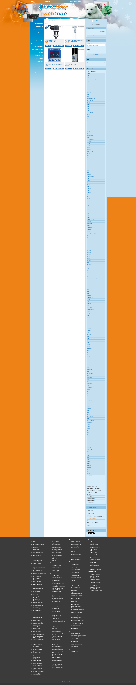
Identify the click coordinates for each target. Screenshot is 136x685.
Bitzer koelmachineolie (38, 579)
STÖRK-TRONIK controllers (77, 623)
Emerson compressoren (37, 665)
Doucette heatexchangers (38, 636)
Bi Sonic (89, 116)
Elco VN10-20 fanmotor (95, 579)
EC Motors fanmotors (37, 644)
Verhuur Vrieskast (93, 552)
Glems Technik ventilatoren (58, 564)
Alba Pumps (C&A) (91, 84)
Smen (88, 418)
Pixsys (88, 354)
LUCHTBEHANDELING (92, 492)
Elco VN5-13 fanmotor (95, 577)
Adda (88, 77)
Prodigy (88, 359)
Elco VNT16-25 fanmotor (95, 584)
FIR (87, 211)
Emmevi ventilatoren (37, 668)
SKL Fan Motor (90, 416)
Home (46, 20)
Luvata (88, 311)
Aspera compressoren (37, 560)
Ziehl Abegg (89, 473)
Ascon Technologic (91, 98)
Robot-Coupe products (76, 574)
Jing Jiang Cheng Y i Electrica (93, 278)
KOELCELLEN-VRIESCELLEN (93, 488)
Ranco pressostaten (75, 564)
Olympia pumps (74, 542)
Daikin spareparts (36, 618)
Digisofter (89, 155)
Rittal (88, 371)
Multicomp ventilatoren (57, 660)
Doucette (89, 159)
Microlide (89, 328)
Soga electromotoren (75, 615)
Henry (88, 256)
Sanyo (88, 389)
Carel (88, 125)
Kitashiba (89, 295)
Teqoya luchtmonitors (75, 636)
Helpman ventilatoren (56, 580)
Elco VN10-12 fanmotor (95, 581)
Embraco (89, 186)
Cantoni (88, 123)
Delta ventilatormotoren (38, 626)
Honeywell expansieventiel (57, 588)
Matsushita (89, 324)
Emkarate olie (36, 666)
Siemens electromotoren (76, 606)
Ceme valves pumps (37, 596)
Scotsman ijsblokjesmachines (77, 595)
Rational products (74, 567)
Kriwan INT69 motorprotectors (58, 621)
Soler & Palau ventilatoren (76, 617)
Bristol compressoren (37, 584)
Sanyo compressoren (75, 587)
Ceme (88, 133)
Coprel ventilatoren (37, 610)
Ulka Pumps (73, 653)
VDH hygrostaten (93, 542)
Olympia (89, 342)
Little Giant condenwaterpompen (59, 633)
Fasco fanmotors (55, 541)
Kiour (88, 293)
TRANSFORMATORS (91, 502)
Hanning (89, 250)
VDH (88, 459)
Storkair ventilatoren (75, 622)
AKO (88, 81)
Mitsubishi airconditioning (57, 654)
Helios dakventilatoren (57, 577)
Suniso (88, 426)
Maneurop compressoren (57, 648)
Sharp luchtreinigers (75, 604)
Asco (88, 96)
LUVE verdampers (56, 641)
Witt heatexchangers (94, 565)
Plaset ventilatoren (75, 556)
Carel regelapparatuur (37, 589)
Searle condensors (74, 596)
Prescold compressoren (76, 559)
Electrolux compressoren (38, 655)
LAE (88, 301)
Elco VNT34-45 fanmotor (95, 588)
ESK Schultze (90, 198)
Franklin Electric (90, 219)
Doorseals (35, 633)
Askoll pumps (36, 558)
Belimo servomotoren (37, 570)
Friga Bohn (89, 227)
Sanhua (88, 385)
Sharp (88, 402)
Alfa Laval (89, 90)
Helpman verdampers (56, 581)
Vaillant (91, 541)
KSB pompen (54, 623)
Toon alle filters (96, 54)
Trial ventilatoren (74, 646)
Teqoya (88, 439)
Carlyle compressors (37, 591)
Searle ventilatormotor (75, 598)
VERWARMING (90, 498)
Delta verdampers (36, 628)
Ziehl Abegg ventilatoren (95, 569)
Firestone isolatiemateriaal (57, 546)
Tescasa (89, 441)
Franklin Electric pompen (57, 550)
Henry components (56, 585)
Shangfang (89, 400)
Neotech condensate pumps (57, 667)
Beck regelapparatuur (37, 568)
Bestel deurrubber (94, 592)
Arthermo (89, 92)
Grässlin (89, 244)
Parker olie (73, 551)
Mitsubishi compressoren (57, 655)
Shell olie (73, 603)
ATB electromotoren (37, 563)
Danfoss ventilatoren (37, 625)
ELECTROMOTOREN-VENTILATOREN (95, 484)
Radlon (88, 363)
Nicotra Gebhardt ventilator (58, 665)
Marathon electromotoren (57, 649)
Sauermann (89, 387)
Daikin (88, 147)
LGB (88, 305)
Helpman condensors (56, 578)
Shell (88, 404)
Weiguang (89, 465)
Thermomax (89, 449)
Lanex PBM (54, 628)
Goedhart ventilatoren (56, 565)
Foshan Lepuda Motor (91, 233)
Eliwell (88, 180)
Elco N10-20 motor (94, 573)
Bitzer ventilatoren (37, 581)
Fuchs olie (54, 560)
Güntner (88, 248)
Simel (88, 410)
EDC (88, 166)
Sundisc (88, 424)
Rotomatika (89, 377)
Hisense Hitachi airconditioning (58, 586)
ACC (88, 75)
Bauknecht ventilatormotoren (39, 567)
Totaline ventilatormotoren (76, 644)
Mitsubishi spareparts (56, 657)
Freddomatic (89, 223)
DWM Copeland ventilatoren (39, 639)
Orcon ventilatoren (75, 547)
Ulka (88, 457)
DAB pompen (35, 615)
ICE (88, 266)
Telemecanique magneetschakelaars (78, 635)
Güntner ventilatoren (56, 571)
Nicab (88, 336)
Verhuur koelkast (93, 549)
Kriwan (88, 299)
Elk (87, 182)
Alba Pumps (35, 547)
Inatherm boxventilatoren (57, 599)
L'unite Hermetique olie (57, 636)
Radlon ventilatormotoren (76, 563)
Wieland (89, 469)
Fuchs (88, 231)
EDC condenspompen (37, 649)
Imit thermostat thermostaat (57, 598)
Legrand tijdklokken (56, 630)
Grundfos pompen (55, 568)
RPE (88, 379)
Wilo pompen (93, 564)
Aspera (88, 106)
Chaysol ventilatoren (37, 600)
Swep (88, 430)
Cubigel (88, 145)
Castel (88, 129)
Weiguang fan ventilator (95, 559)
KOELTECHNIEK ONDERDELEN (94, 490)
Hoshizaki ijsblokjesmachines (58, 589)
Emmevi (88, 194)
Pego (88, 352)
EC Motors (89, 162)
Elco (88, 172)
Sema (88, 397)
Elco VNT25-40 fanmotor (95, 587)
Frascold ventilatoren (56, 554)
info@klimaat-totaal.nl (91, 518)
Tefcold (88, 436)
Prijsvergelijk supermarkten (96, 590)
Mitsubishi (89, 330)
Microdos (89, 326)
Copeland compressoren (38, 605)
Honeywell (89, 260)
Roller (88, 375)
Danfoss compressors (37, 620)
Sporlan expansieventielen (76, 618)
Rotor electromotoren (75, 578)
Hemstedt (89, 254)
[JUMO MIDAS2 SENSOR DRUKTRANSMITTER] (54, 39)
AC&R (88, 73)
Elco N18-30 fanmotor (94, 574)
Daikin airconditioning (37, 617)
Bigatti (88, 114)
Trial (88, 455)
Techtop (88, 432)
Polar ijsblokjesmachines (76, 557)
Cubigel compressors (37, 611)
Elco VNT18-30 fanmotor (95, 585)
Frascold (89, 221)
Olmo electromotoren (75, 541)
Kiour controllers (55, 618)
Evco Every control (37, 674)
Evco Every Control (91, 200)
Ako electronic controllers (38, 544)
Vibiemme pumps (93, 554)
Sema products (74, 601)
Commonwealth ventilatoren (39, 604)
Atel (88, 110)
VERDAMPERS (90, 500)
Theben (88, 445)
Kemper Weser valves (56, 615)
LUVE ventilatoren (56, 639)
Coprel (88, 143)
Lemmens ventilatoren (56, 631)
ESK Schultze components (38, 671)
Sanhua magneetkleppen (76, 585)
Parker (88, 350)
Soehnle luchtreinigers (75, 614)
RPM (88, 381)
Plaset (88, 356)
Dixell (88, 157)
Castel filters (35, 594)
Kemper (88, 289)
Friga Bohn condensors (57, 555)
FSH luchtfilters (55, 558)
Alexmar (89, 88)
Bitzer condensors (36, 578)
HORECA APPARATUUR (92, 486)
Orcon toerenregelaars (75, 546)
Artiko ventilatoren (37, 555)
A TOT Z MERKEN (51, 20)
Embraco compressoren (37, 663)
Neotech (89, 334)
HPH (88, 262)
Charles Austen (90, 135)
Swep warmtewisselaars (76, 629)
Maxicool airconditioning (57, 651)
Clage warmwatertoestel (38, 602)
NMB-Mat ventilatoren (57, 664)
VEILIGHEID (89, 496)
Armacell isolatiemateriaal (38, 557)
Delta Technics (90, 151)
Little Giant (89, 307)
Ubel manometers (74, 651)
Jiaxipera (89, 276)
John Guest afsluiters (56, 609)
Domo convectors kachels (38, 634)
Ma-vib (88, 317)
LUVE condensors (56, 637)
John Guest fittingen (56, 611)
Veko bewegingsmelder (95, 547)
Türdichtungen (74, 647)
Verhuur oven (93, 550)
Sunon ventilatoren (75, 628)
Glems (88, 239)
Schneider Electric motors (76, 593)
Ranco (88, 361)
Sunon (88, 428)
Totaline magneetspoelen (76, 643)
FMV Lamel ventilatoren (57, 549)
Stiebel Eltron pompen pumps (77, 620)
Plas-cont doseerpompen (76, 554)
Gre (88, 246)
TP (87, 453)
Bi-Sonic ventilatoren (37, 571)
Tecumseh (89, 434)
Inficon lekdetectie (56, 601)
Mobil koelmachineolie (57, 659)
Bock (88, 120)
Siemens (89, 408)
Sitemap (89, 525)
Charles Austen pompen (38, 597)
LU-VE (88, 313)
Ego (88, 168)
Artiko (88, 94)
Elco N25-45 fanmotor (94, 576)
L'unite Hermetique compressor (58, 634)
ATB (88, 108)
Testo (88, 443)
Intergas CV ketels (56, 603)
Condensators (35, 607)
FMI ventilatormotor (56, 547)
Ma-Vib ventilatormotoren (57, 644)
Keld (88, 287)
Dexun (88, 153)
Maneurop (89, 320)
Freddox (89, 225)
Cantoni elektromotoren (38, 588)
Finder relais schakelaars (57, 544)
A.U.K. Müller (90, 112)
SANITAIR (89, 494)
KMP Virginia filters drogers (58, 620)
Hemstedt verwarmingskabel (58, 583)
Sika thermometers (75, 607)
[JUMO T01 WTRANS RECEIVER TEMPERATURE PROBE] (74, 61)
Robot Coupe (90, 373)
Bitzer (88, 118)
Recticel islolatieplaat (75, 569)
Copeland (89, 141)
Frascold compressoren (56, 552)
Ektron (88, 184)
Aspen (88, 104)
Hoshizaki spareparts (56, 591)
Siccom (88, 406)
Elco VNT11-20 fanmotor (95, 582)
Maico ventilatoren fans (57, 646)
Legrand (89, 303)
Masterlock (89, 322)
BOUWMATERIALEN (91, 478)
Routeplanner (90, 520)
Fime (88, 209)
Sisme (88, 414)
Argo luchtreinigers (37, 546)
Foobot (88, 217)
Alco (88, 86)
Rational (89, 365)
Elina (88, 178)
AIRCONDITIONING (91, 475)
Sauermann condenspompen (77, 588)
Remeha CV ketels (75, 572)
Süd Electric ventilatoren (76, 625)
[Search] (96, 21)
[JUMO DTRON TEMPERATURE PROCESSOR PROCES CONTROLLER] (54, 61)
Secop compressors (75, 599)
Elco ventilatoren (36, 654)
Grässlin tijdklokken (56, 567)
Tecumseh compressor (75, 633)
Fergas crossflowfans (56, 542)
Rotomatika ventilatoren (76, 577)
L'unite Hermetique (91, 309)
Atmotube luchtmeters (37, 561)
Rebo (88, 367)
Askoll (88, 102)
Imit (87, 272)
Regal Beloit (89, 369)
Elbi (88, 170)
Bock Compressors (37, 583)
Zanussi (88, 471)
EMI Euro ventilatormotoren (39, 669)
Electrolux (89, 174)
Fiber (88, 207)
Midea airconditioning (56, 652)
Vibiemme (89, 461)
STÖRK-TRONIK (90, 420)
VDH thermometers (94, 544)
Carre (88, 127)
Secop (88, 395)
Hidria (88, 258)
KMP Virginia (90, 297)
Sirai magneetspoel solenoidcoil (78, 609)
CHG (88, 137)
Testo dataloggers (74, 641)
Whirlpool (89, 467)
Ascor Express (90, 100)
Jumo (89, 51)
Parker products (74, 553)
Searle (88, 393)
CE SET (88, 131)
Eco (88, 164)
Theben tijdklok (74, 638)
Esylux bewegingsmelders (38, 673)
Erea (88, 196)
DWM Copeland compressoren (39, 637)
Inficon (88, 274)
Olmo (88, 340)
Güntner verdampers (56, 570)
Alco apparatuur (36, 549)
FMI (88, 215)
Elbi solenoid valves (37, 652)
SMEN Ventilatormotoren (76, 612)
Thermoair (89, 447)
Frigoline (89, 229)
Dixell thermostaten (37, 631)
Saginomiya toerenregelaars (77, 584)
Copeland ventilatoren (37, 608)
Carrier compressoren (37, 593)
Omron (88, 344)
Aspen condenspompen (38, 552)
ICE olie (53, 595)
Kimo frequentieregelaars (57, 616)
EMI (88, 190)
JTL (88, 283)
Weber (88, 463)
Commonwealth (90, 139)
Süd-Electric (89, 422)
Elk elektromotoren (37, 660)
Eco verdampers (36, 647)
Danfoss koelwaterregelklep (38, 622)
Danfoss (89, 149)
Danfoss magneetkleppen (38, 623)
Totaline (88, 451)
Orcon (88, 346)
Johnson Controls (91, 281)
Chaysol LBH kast (36, 599)
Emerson (89, 188)
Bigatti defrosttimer (37, 575)
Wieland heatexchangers (95, 560)
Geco (88, 237)
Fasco (88, 203)
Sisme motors (73, 611)
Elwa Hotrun (35, 662)
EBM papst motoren (37, 643)
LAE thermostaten (56, 626)
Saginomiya (89, 383)
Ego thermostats (36, 651)
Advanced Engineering (92, 79)
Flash (88, 213)
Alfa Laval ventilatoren (38, 554)
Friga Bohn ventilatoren (57, 557)
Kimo (88, 291)
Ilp (87, 270)
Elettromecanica (90, 176)
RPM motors (73, 580)
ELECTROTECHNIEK (91, 482)
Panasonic (89, 348)
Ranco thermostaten (75, 566)
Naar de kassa (96, 35)
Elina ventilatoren (36, 657)
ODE (88, 338)
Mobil (88, 332)
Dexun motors (36, 629)
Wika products (93, 562)
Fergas (88, 205)
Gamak (88, 235)
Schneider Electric (91, 391)
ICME (88, 268)
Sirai (88, 412)
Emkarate (89, 192)
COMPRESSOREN (91, 480)
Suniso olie (73, 626)
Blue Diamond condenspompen (39, 573)
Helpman (89, 252)
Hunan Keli (89, 264)
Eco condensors (36, 646)
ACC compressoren (37, 542)
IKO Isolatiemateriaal (56, 596)
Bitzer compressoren (37, 576)
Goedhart (89, 242)
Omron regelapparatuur (76, 544)
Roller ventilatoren (75, 575)
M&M (88, 315)
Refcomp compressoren (76, 570)
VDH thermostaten (94, 546)
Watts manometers (94, 557)
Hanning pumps (55, 575)
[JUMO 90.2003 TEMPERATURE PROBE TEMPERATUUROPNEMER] (74, 39)
